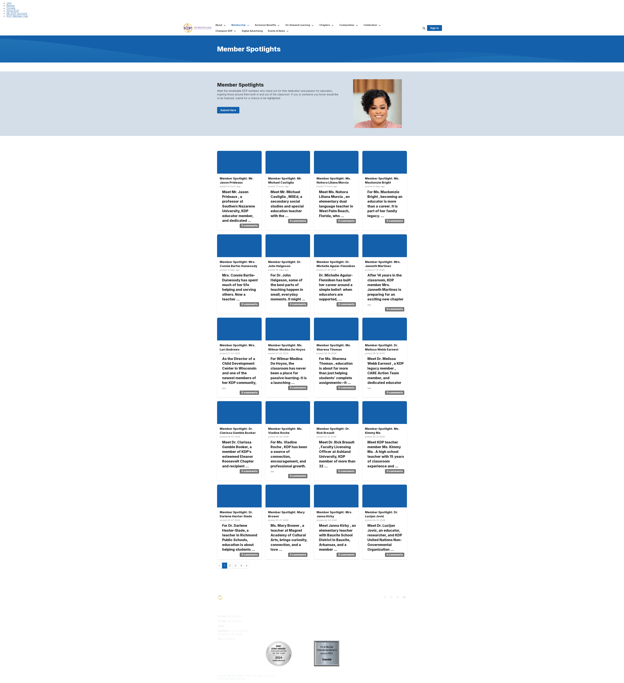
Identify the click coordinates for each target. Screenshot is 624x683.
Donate (10, 8)
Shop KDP (12, 10)
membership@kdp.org (238, 626)
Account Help (273, 622)
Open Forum (320, 619)
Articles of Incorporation (279, 632)
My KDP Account (16, 13)
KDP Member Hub (17, 16)
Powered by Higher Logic (393, 675)
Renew (10, 5)
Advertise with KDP (276, 626)
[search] (420, 28)
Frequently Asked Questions (281, 619)
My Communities (322, 616)
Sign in (434, 28)
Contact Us (272, 616)
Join (9, 3)
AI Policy (366, 621)
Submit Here (228, 110)
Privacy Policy (369, 616)
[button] (221, 25)
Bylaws (269, 629)
